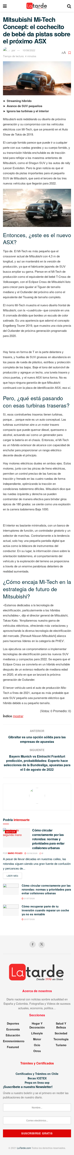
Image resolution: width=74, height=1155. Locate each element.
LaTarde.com (24, 1147)
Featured (13, 1047)
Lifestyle (37, 1033)
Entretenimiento (13, 1041)
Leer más (14, 875)
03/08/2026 (31, 853)
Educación (13, 1035)
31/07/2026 (29, 898)
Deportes (13, 1023)
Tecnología (60, 1039)
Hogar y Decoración (37, 1025)
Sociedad (61, 1033)
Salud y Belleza (61, 1025)
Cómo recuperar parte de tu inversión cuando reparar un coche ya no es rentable (45, 910)
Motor (10, 831)
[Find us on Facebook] (32, 944)
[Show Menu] (5, 6)
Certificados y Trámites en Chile (37, 1074)
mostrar (18, 716)
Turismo (61, 1045)
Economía (13, 1029)
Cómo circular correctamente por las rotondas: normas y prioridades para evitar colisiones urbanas (48, 839)
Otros (37, 1051)
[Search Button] (69, 6)
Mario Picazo (15, 853)
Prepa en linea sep (37, 1082)
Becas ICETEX (37, 1078)
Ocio (37, 1045)
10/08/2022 (28, 50)
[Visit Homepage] (37, 6)
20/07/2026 (29, 919)
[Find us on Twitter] (41, 945)
